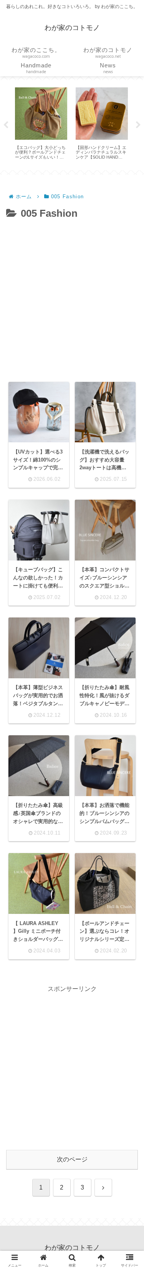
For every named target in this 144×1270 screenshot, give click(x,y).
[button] (127, 1036)
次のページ (72, 1159)
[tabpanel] (41, 123)
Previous (6, 125)
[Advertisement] (72, 298)
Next (138, 125)
